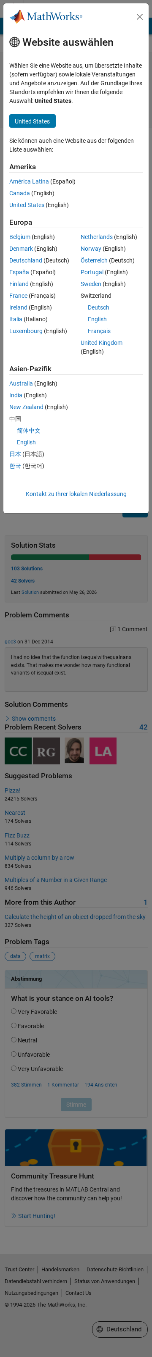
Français (99, 331)
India (15, 395)
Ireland (18, 307)
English (97, 319)
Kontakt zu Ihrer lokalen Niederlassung (76, 494)
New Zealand (26, 407)
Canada (19, 193)
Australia (21, 383)
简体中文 (29, 430)
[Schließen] (140, 17)
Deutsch (98, 307)
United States (26, 205)
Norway (91, 248)
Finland (19, 284)
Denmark (21, 248)
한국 (15, 465)
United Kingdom (101, 342)
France (18, 295)
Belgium (19, 237)
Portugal (92, 272)
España (19, 272)
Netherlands (97, 237)
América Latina (29, 181)
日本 (15, 454)
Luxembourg (26, 331)
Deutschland (25, 260)
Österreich (94, 260)
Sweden (91, 284)
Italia (15, 319)
